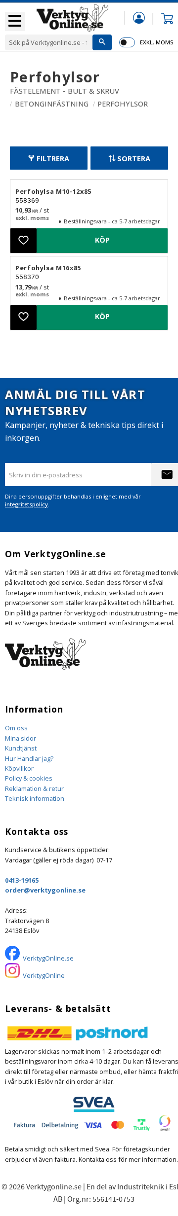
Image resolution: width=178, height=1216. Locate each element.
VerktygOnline (44, 975)
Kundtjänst (21, 748)
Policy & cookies (28, 778)
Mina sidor (20, 738)
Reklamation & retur (34, 788)
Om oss (16, 727)
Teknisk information (34, 798)
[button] (15, 21)
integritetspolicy (26, 504)
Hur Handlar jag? (29, 758)
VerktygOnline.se (48, 958)
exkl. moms (156, 42)
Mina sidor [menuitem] (139, 17)
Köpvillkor (19, 768)
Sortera (133, 158)
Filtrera (53, 158)
